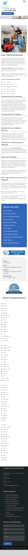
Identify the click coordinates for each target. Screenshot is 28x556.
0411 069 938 (10, 10)
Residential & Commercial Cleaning (13, 237)
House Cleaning (7, 240)
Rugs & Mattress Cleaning (10, 234)
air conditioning (15, 148)
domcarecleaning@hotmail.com (10, 198)
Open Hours (7, 7)
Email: (5, 265)
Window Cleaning (8, 219)
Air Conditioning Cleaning (10, 231)
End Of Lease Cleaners (9, 213)
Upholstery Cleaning (9, 225)
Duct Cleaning (7, 228)
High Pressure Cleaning (9, 222)
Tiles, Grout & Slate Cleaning (11, 216)
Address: (6, 270)
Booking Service (7, 13)
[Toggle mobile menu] (24, 1)
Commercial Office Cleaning (11, 243)
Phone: (5, 261)
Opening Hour (7, 276)
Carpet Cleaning (7, 210)
